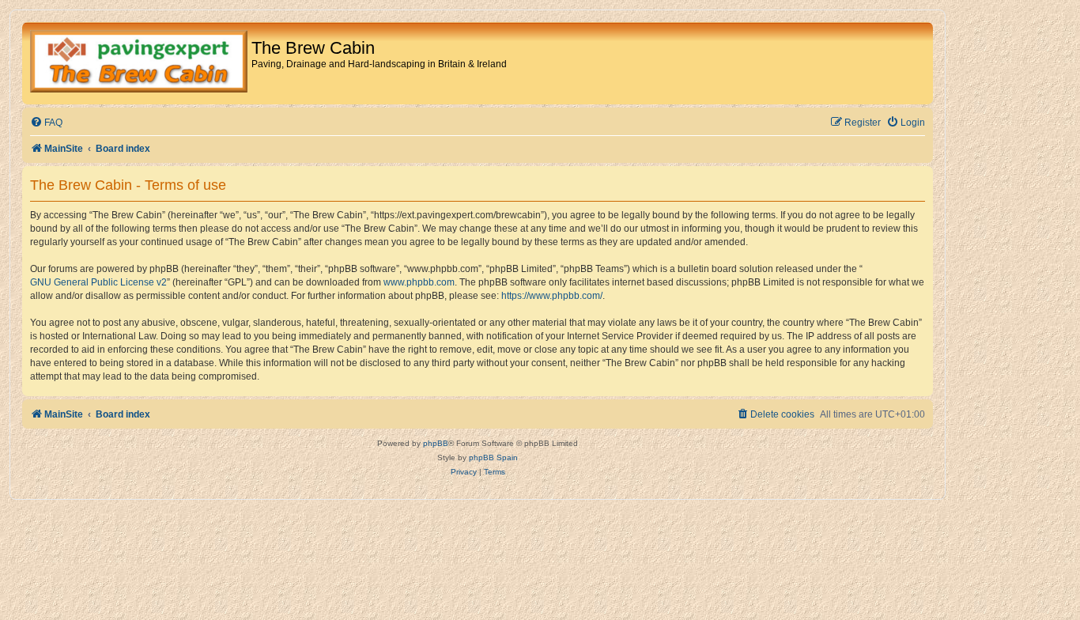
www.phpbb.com (419, 282)
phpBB (435, 443)
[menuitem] (46, 123)
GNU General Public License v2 (98, 282)
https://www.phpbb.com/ (551, 295)
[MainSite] (138, 63)
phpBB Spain (493, 457)
